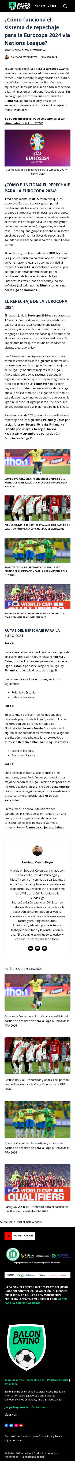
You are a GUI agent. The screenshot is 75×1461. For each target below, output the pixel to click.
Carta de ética (35, 1380)
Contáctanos (39, 1407)
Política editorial (57, 1380)
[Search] (65, 6)
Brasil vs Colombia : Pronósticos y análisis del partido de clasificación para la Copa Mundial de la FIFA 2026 (36, 571)
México (52, 6)
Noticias (40, 6)
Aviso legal (11, 1384)
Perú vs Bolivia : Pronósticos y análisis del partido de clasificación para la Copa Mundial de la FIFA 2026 (37, 1084)
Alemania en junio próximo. (45, 827)
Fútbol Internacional (34, 50)
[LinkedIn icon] (30, 948)
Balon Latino (12, 50)
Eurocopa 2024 (55, 69)
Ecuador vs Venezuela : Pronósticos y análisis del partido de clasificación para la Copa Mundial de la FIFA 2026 (36, 482)
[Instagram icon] (44, 948)
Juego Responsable (17, 1407)
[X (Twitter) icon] (37, 948)
